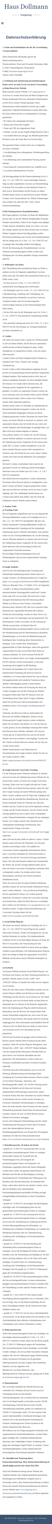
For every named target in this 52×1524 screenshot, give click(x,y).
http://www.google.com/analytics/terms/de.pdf (21, 832)
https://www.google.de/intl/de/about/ (17, 581)
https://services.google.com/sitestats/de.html (20, 916)
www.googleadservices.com (38, 905)
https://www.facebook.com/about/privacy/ (19, 1139)
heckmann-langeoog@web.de (21, 71)
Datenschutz (29, 1518)
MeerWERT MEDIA (11, 1518)
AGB (35, 1518)
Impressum (21, 1518)
